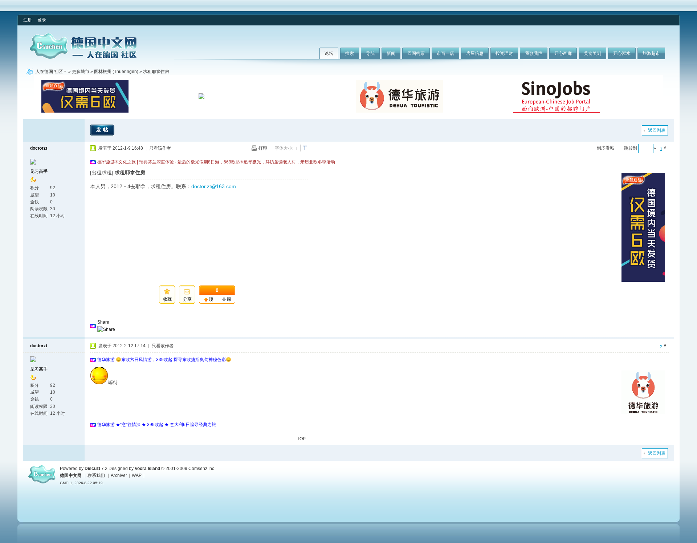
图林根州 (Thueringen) (116, 71)
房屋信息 (475, 53)
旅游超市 (651, 53)
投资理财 (504, 53)
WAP (137, 475)
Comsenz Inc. (201, 468)
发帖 (103, 130)
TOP (301, 438)
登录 (41, 20)
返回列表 (656, 130)
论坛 (329, 53)
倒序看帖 (605, 147)
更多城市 (80, 71)
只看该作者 (160, 148)
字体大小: (284, 148)
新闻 (391, 53)
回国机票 (416, 53)
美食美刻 (592, 53)
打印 (262, 148)
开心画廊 (563, 53)
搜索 (349, 53)
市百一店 (445, 53)
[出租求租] (101, 172)
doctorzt (38, 148)
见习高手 (39, 171)
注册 (27, 20)
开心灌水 (622, 53)
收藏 (167, 299)
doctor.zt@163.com (213, 186)
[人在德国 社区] (83, 57)
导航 (370, 53)
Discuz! (92, 468)
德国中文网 (71, 475)
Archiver (119, 475)
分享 (187, 299)
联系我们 (96, 475)
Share (103, 322)
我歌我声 (533, 53)
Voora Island (147, 468)
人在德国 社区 (49, 71)
